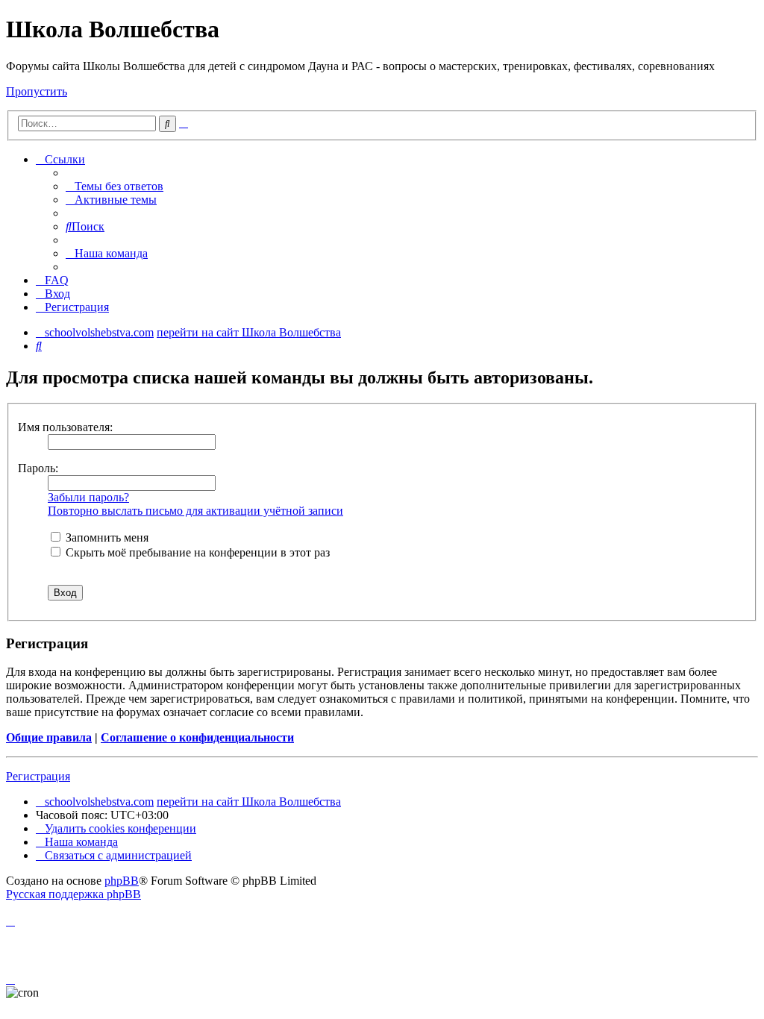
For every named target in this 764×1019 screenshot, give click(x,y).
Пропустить (36, 91)
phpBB (121, 880)
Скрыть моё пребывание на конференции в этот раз (196, 552)
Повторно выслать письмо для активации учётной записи (195, 510)
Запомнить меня (105, 537)
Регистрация (38, 776)
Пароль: (38, 468)
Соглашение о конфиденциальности (197, 737)
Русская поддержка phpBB (73, 894)
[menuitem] (114, 186)
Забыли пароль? (88, 497)
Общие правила (49, 737)
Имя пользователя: (65, 427)
